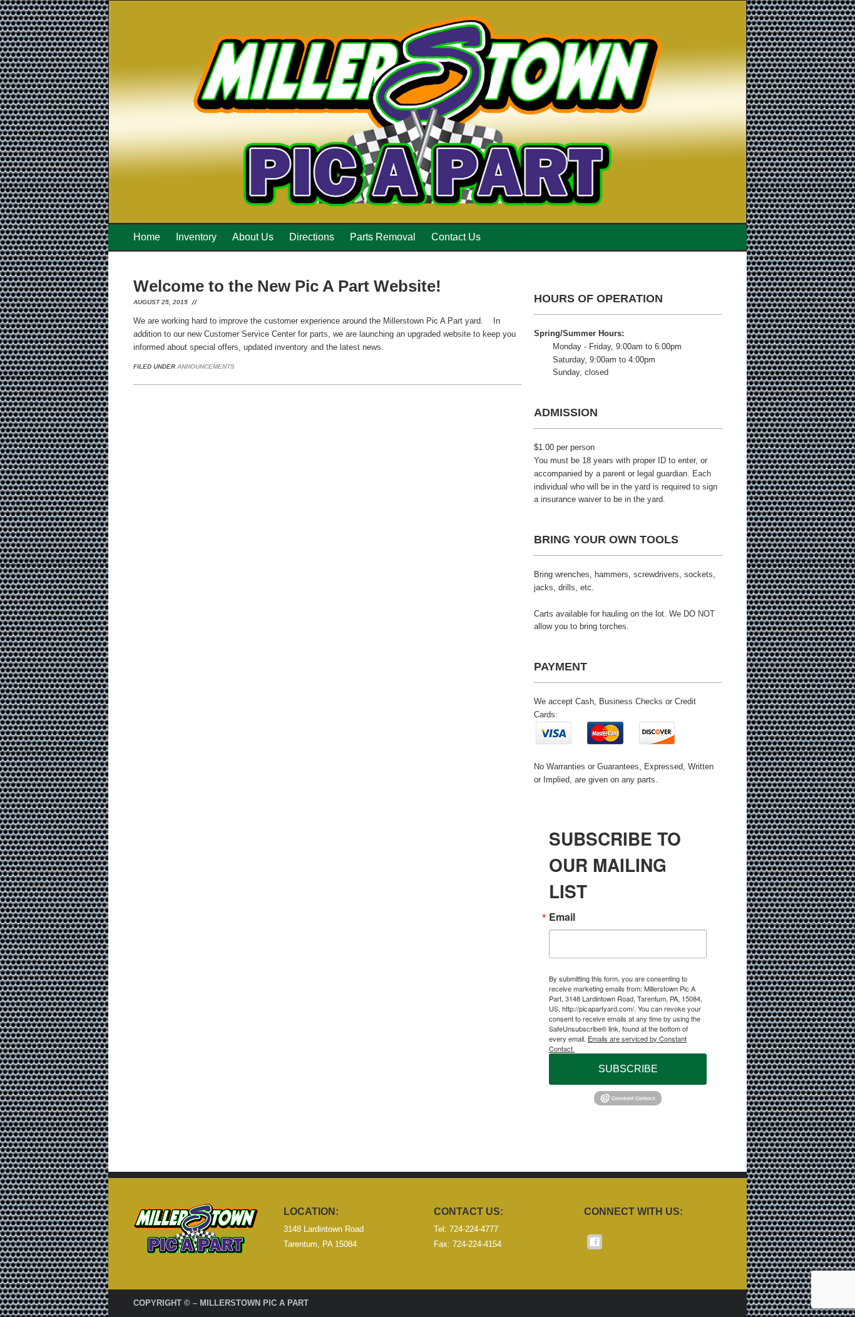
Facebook (594, 1241)
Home (146, 237)
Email (562, 917)
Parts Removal (383, 237)
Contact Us (456, 237)
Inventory (196, 237)
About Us (253, 237)
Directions (311, 237)
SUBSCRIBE (628, 1068)
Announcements (206, 366)
